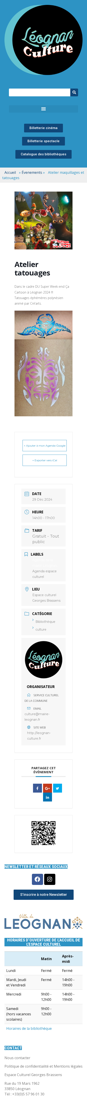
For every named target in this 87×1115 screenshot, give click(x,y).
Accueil (10, 172)
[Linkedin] (47, 797)
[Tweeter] (57, 788)
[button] (43, 109)
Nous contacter (17, 1057)
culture (40, 629)
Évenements (32, 172)
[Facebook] (37, 879)
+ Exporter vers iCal (44, 460)
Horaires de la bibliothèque (29, 1028)
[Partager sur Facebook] (37, 788)
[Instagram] (49, 879)
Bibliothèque (45, 622)
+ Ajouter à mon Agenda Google (44, 445)
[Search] (74, 92)
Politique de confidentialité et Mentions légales (43, 1066)
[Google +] (47, 788)
